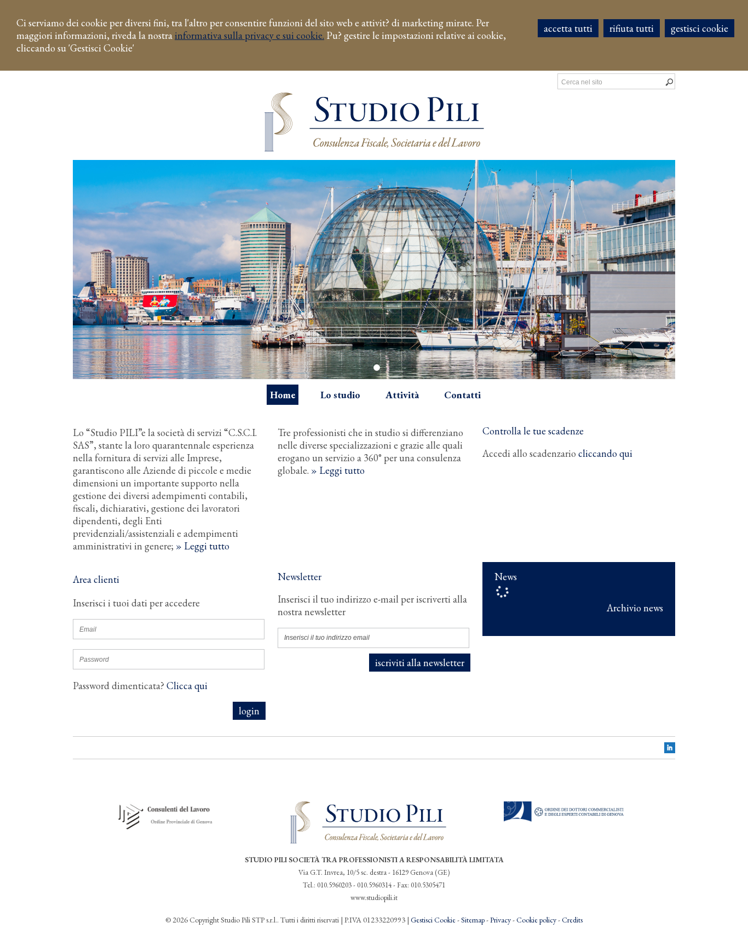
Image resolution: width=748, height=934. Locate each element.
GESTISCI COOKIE (699, 28)
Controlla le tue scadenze (533, 431)
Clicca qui (187, 685)
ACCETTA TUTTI (568, 28)
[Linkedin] (669, 749)
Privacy (500, 920)
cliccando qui (605, 453)
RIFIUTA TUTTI (631, 28)
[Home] (374, 148)
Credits (572, 920)
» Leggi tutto (202, 546)
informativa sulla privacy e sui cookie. (249, 35)
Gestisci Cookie (433, 920)
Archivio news (635, 607)
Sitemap (473, 920)
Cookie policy (536, 920)
